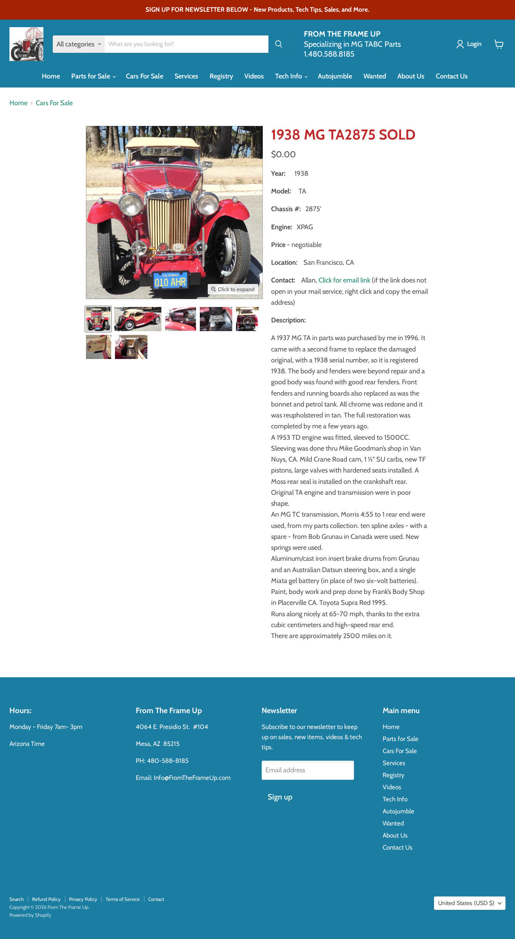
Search (16, 899)
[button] (98, 319)
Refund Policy (46, 899)
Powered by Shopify (30, 915)
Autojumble (335, 76)
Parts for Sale (91, 76)
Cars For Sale (144, 76)
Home (51, 76)
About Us (411, 76)
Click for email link (344, 280)
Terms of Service (123, 899)
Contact (156, 899)
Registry (221, 76)
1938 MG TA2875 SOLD (343, 134)
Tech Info (289, 76)
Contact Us (452, 76)
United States (466, 903)
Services (186, 76)
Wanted (374, 76)
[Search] (278, 44)
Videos (254, 76)
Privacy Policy (83, 899)
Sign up (280, 796)
